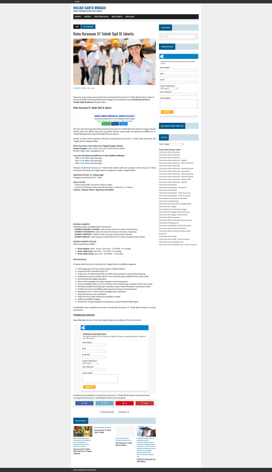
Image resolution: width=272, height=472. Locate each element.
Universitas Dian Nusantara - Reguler (173, 160)
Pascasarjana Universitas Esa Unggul (173, 209)
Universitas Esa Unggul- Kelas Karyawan (174, 212)
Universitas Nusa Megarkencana (171, 242)
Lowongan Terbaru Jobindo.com (173, 126)
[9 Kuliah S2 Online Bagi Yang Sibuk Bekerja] (146, 435)
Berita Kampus (117, 16)
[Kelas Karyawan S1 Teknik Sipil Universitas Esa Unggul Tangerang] (82, 435)
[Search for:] (179, 36)
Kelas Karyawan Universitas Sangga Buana (175, 204)
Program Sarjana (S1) (81, 444)
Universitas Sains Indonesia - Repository (174, 171)
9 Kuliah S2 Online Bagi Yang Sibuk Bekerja (146, 460)
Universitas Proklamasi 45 (169, 223)
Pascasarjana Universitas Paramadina (173, 198)
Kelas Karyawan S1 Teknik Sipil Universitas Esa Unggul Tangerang (82, 451)
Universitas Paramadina (168, 184)
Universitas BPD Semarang (169, 217)
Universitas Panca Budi (167, 236)
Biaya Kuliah (129, 16)
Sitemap (77, 2)
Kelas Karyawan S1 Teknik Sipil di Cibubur (102, 431)
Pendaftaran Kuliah (101, 16)
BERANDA (78, 16)
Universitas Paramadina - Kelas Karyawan (175, 193)
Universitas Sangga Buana (169, 201)
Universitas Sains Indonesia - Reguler (173, 182)
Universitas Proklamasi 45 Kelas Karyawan (175, 225)
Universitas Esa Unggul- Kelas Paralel (173, 214)
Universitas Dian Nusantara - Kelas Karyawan (176, 163)
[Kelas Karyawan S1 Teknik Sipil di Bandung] (125, 435)
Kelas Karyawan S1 (80, 442)
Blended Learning (143, 438)
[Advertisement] (114, 208)
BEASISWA (87, 16)
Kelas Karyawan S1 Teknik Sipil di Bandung (124, 444)
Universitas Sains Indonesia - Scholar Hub (175, 179)
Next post (123, 412)
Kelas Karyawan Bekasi (102, 427)
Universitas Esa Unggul (167, 206)
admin (83, 88)
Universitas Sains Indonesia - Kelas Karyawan (176, 168)
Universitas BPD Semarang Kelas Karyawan (175, 220)
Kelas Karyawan (79, 438)
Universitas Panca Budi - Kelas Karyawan (174, 239)
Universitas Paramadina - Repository (173, 187)
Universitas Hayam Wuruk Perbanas (172, 228)
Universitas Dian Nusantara (169, 152)
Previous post (108, 412)
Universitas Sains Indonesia (169, 165)
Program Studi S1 (79, 446)
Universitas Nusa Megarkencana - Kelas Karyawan (178, 244)
